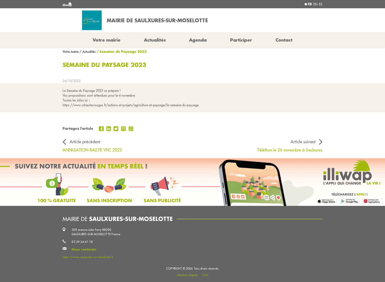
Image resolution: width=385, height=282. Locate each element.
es (320, 4)
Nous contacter (84, 249)
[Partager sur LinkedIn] (109, 128)
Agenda (198, 40)
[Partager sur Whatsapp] (131, 128)
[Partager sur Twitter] (116, 128)
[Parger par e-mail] (124, 128)
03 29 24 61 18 (82, 242)
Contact (284, 40)
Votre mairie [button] (107, 40)
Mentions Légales (187, 275)
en (315, 4)
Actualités (155, 40)
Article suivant (303, 141)
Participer (241, 40)
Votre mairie (71, 52)
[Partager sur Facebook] (101, 128)
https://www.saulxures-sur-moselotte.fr (88, 257)
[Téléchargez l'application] (192, 182)
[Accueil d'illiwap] (115, 4)
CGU (205, 275)
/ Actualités (88, 52)
